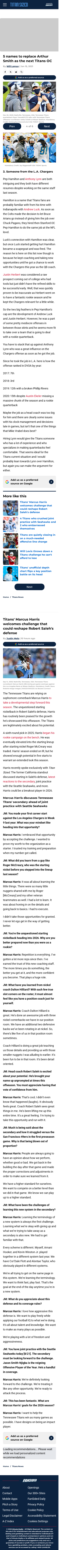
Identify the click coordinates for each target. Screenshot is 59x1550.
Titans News (17, 597)
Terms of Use (10, 1510)
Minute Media (17, 1529)
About (6, 1487)
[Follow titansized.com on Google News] (51, 482)
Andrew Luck (32, 209)
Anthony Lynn (33, 179)
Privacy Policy (36, 1504)
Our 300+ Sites (36, 1493)
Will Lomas (13, 66)
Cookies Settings (38, 1521)
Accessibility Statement (42, 1515)
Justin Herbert (11, 274)
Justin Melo (13, 638)
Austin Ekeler (34, 396)
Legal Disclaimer (12, 1515)
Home (6, 597)
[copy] (21, 72)
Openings (33, 1487)
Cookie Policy (36, 1510)
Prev (12, 126)
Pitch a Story (10, 1504)
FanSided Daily (37, 1498)
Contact (7, 1493)
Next (47, 126)
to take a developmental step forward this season (27, 702)
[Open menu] (5, 4)
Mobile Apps (9, 1498)
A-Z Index (8, 1521)
